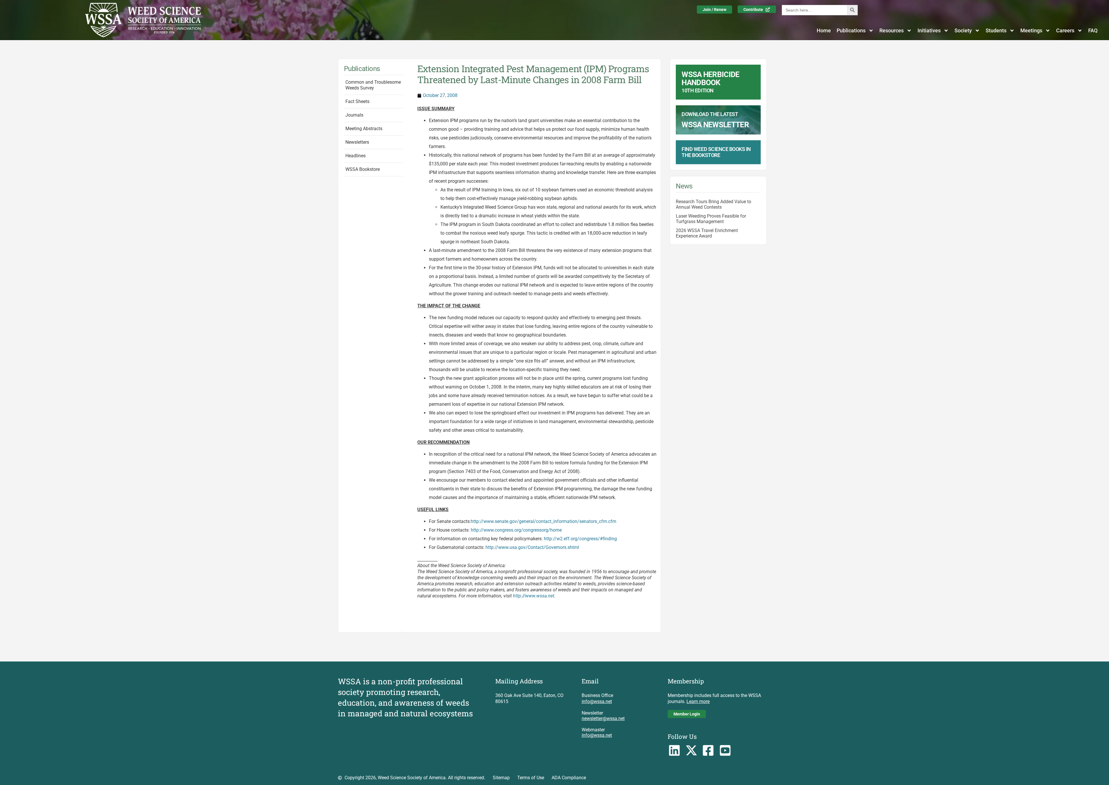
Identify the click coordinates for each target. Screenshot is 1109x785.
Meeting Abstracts (363, 128)
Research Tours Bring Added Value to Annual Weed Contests (713, 204)
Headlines (355, 155)
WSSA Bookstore (362, 169)
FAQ (1092, 30)
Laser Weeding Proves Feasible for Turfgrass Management (711, 218)
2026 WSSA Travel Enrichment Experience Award (707, 233)
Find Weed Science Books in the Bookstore (716, 152)
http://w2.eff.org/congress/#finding (580, 538)
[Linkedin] (674, 750)
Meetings (1031, 30)
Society (963, 30)
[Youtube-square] (725, 750)
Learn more (698, 701)
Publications (851, 30)
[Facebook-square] (708, 750)
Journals (354, 115)
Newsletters (357, 142)
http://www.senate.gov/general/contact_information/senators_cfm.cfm (543, 521)
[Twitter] (691, 750)
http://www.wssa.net (533, 596)
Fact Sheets (357, 101)
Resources (891, 30)
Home (824, 30)
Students (996, 30)
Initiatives (929, 30)
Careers (1065, 30)
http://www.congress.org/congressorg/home (516, 530)
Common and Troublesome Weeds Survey (373, 85)
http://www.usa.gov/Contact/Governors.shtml (532, 547)
